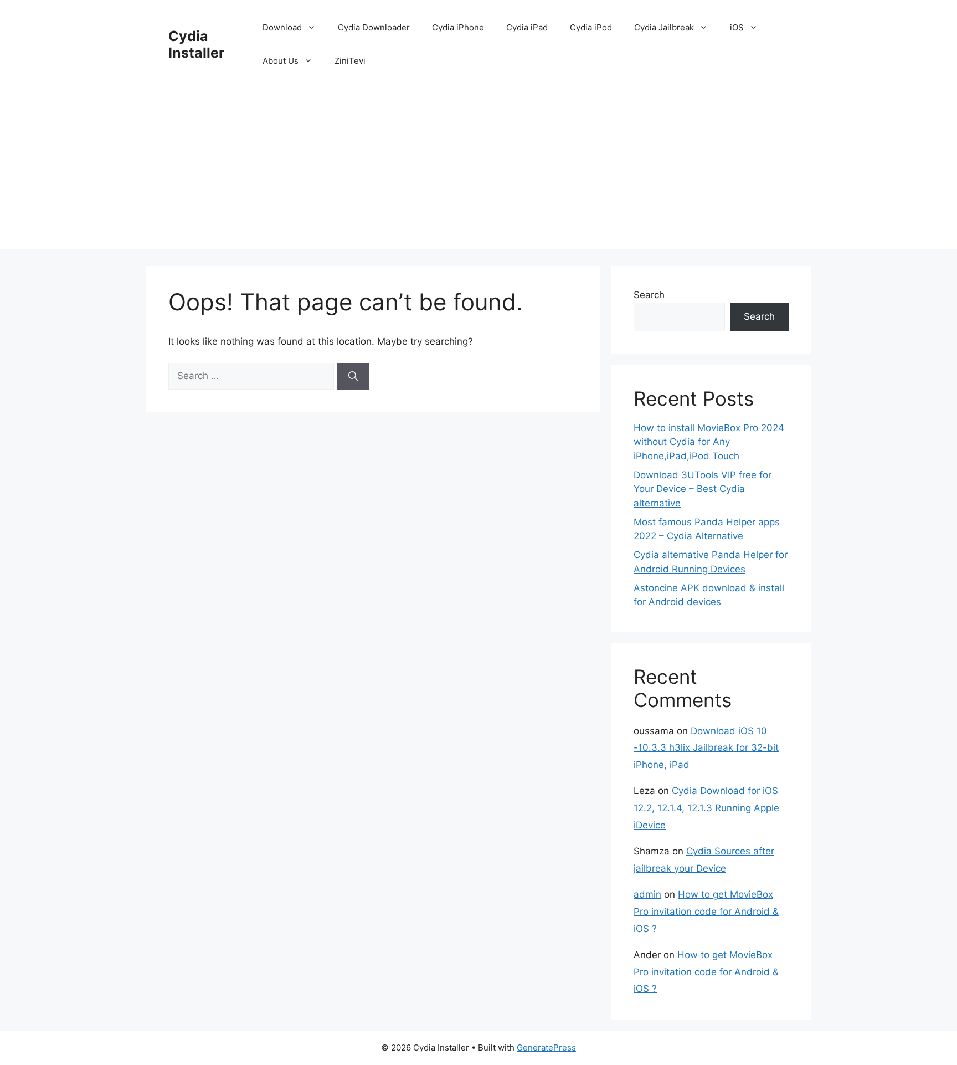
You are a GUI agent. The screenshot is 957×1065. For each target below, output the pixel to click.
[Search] (353, 376)
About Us (281, 60)
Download (282, 27)
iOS (737, 27)
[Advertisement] (478, 171)
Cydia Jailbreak (664, 27)
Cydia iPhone (458, 27)
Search (649, 294)
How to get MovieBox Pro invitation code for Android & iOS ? (706, 911)
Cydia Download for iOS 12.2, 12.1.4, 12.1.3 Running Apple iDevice (706, 807)
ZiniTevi (350, 60)
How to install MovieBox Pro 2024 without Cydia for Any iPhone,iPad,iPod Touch (709, 442)
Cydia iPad (527, 27)
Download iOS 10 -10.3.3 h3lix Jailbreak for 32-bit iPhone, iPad (706, 747)
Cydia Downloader (374, 27)
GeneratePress (546, 1047)
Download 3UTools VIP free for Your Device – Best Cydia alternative (702, 489)
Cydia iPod (591, 27)
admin (647, 894)
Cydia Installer (196, 44)
